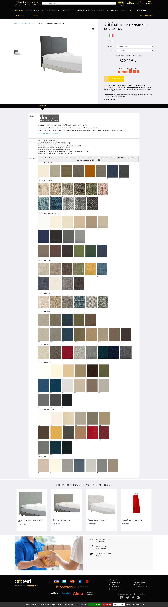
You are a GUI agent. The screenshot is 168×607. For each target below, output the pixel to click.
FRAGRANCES (20, 16)
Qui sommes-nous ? (146, 16)
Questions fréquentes (139, 583)
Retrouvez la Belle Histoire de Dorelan (49, 133)
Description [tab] (42, 106)
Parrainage (136, 584)
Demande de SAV (114, 590)
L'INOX (28, 10)
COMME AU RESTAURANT (85, 10)
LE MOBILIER (38, 10)
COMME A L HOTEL (51, 10)
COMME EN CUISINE (67, 10)
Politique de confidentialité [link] (135, 604)
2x (130, 71)
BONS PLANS (19, 10)
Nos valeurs (112, 584)
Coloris (112, 50)
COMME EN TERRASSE (118, 10)
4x (138, 72)
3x (134, 72)
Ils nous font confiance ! (140, 586)
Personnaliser (119, 604)
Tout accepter (94, 604)
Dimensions (110, 46)
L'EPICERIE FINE (141, 10)
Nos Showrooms (114, 586)
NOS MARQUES (34, 16)
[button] (130, 2)
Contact (111, 588)
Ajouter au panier (117, 79)
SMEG (131, 10)
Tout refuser (107, 604)
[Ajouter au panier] (43, 490)
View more (32, 521)
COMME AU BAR (102, 10)
